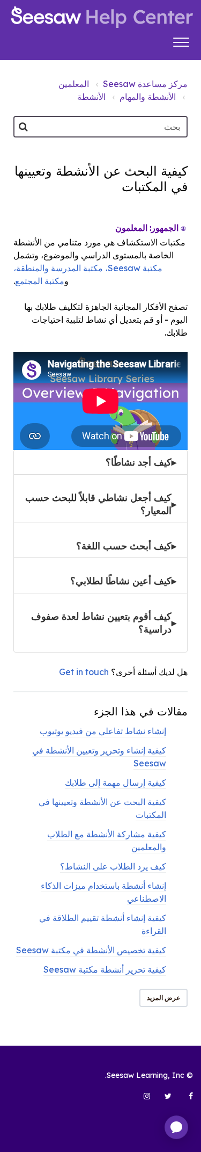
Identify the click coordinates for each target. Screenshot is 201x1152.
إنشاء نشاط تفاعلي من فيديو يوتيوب (103, 731)
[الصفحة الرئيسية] (102, 17)
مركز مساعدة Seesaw (145, 83)
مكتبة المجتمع (39, 281)
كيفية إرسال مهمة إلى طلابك (115, 782)
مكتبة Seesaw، (132, 268)
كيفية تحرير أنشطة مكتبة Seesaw (104, 969)
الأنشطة (91, 96)
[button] (181, 41)
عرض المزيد (163, 998)
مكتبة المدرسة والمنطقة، (58, 268)
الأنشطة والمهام (148, 96)
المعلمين (73, 83)
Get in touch (84, 671)
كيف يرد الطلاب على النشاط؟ (113, 866)
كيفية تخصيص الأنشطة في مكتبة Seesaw (91, 950)
